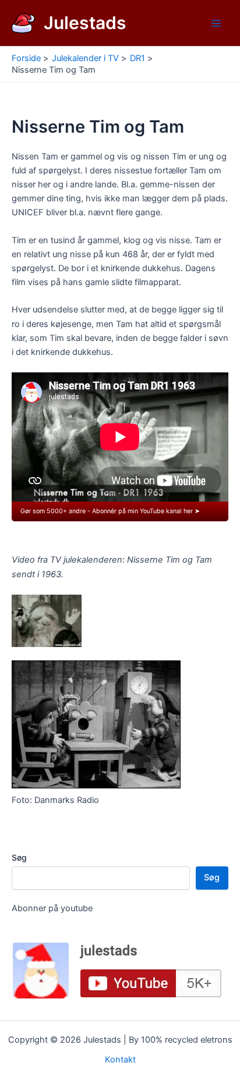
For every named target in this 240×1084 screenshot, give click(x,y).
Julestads (85, 22)
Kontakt (120, 1059)
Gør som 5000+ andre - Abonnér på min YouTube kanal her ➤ (110, 511)
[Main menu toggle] (216, 23)
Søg (19, 857)
